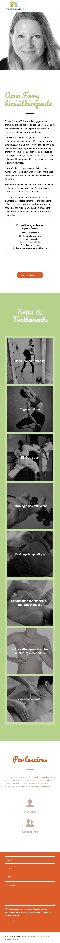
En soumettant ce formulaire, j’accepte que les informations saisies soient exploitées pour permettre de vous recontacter (28, 912)
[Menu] (53, 5)
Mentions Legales (28, 936)
